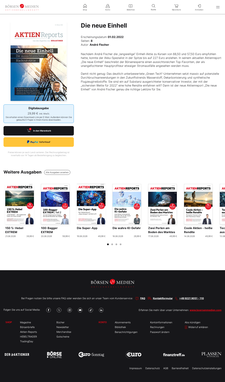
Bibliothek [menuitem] (131, 10)
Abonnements (123, 322)
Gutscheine (62, 336)
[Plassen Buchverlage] (211, 354)
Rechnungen (157, 327)
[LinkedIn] (101, 310)
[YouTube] (80, 310)
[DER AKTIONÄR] (17, 354)
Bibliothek (120, 327)
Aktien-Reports (28, 331)
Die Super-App (87, 228)
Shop (8, 322)
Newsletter (62, 327)
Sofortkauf (44, 142)
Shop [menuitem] (85, 10)
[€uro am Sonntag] (91, 354)
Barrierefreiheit (180, 368)
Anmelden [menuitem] (199, 10)
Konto (103, 322)
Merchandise (63, 331)
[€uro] (133, 354)
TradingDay (26, 341)
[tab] (108, 244)
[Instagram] (69, 310)
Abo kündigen (192, 322)
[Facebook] (48, 310)
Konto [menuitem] (107, 10)
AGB (165, 368)
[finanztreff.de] (174, 354)
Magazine (25, 322)
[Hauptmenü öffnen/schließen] (218, 7)
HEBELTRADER (28, 336)
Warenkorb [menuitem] (176, 10)
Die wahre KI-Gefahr (126, 228)
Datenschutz (152, 368)
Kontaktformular (163, 298)
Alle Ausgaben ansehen (57, 172)
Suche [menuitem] (153, 10)
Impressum (135, 368)
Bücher (60, 322)
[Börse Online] (54, 354)
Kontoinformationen (161, 322)
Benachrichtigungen (126, 331)
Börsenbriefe (27, 327)
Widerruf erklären (198, 327)
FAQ (142, 298)
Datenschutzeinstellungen (206, 368)
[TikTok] (90, 310)
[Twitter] (59, 310)
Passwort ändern (159, 331)
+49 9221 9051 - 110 (191, 298)
